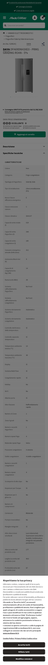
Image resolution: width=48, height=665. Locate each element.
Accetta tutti (24, 645)
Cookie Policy (8, 638)
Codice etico (32, 638)
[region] (24, 620)
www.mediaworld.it (11, 633)
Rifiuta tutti (23, 652)
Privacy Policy (20, 638)
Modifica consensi (24, 659)
